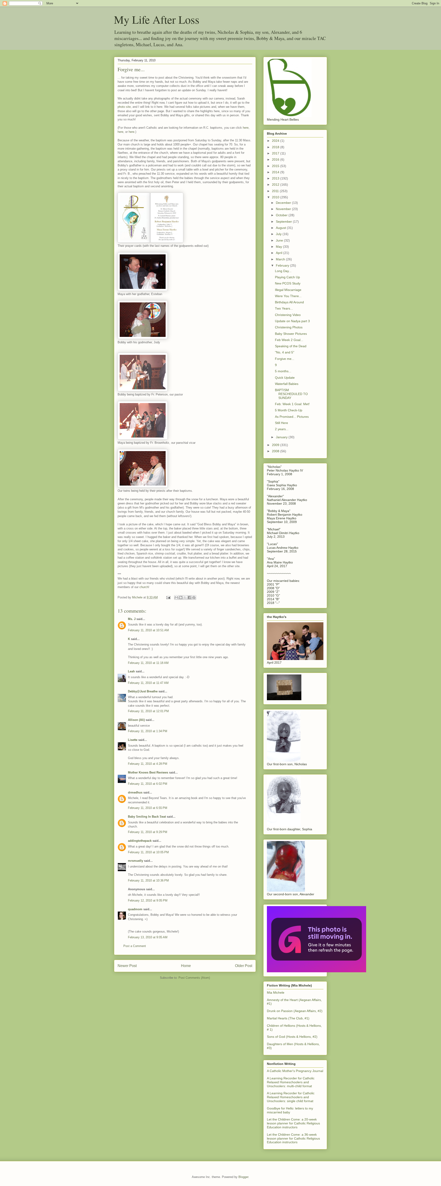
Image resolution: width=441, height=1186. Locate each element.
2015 (276, 166)
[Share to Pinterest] (194, 597)
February (283, 265)
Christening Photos (288, 327)
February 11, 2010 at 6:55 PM (147, 808)
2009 (276, 445)
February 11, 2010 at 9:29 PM (147, 832)
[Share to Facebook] (189, 597)
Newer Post (127, 966)
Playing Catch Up (287, 277)
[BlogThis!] (180, 597)
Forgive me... (284, 359)
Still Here (281, 423)
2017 (276, 153)
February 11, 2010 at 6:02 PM (147, 783)
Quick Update (285, 377)
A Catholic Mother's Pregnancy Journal (295, 1071)
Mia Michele (275, 992)
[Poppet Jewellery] (316, 971)
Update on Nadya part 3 (292, 321)
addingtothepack (140, 840)
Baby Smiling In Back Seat (147, 816)
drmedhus (135, 792)
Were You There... (288, 296)
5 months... (283, 371)
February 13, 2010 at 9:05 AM (147, 937)
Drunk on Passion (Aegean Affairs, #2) (294, 1011)
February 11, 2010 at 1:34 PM (147, 731)
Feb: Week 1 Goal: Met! (292, 404)
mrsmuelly (135, 860)
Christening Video (288, 315)
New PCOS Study (287, 283)
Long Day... (283, 271)
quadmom (135, 909)
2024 (276, 140)
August (281, 228)
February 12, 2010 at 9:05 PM (147, 900)
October (282, 215)
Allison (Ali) (136, 720)
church (143, 587)
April (279, 253)
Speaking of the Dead (290, 346)
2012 (276, 184)
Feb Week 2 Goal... (289, 340)
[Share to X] (185, 597)
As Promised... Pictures (292, 416)
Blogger (243, 1177)
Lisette (132, 740)
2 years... (281, 429)
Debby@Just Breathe (143, 691)
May (279, 246)
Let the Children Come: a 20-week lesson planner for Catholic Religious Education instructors (293, 1123)
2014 (276, 172)
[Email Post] (168, 597)
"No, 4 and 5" (284, 352)
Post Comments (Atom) (194, 977)
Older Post (243, 966)
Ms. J (132, 619)
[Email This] (176, 597)
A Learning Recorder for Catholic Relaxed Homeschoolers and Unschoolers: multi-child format (290, 1082)
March (281, 259)
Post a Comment (134, 946)
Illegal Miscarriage (288, 290)
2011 (276, 191)
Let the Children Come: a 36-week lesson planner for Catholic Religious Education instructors (293, 1138)
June (280, 240)
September (284, 221)
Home (186, 966)
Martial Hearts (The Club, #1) (288, 1018)
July (279, 234)
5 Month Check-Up (288, 410)
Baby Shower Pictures (291, 334)
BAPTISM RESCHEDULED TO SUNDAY (291, 394)
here (246, 127)
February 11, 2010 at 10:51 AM (148, 630)
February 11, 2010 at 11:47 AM (148, 683)
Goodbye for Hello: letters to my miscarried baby (290, 1110)
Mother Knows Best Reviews (148, 772)
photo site (124, 106)
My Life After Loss (156, 19)
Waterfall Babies (286, 384)
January (282, 437)
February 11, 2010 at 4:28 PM (147, 763)
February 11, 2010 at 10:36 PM (148, 880)
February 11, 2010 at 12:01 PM (148, 711)
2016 (276, 159)
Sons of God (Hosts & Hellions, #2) (292, 1036)
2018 (276, 147)
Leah (131, 671)
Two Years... (284, 308)
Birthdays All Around (289, 302)
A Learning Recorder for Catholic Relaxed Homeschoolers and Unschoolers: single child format (290, 1097)
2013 (276, 178)
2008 (276, 451)
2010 (276, 197)
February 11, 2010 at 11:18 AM (148, 663)
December (284, 203)
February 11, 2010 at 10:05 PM (148, 852)
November (284, 209)
